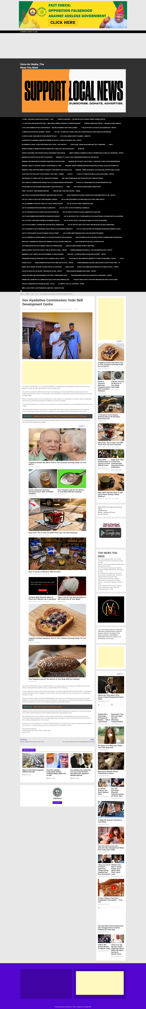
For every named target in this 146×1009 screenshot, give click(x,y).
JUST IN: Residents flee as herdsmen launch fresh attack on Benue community (47, 229)
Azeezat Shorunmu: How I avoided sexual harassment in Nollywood (44, 153)
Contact (70, 174)
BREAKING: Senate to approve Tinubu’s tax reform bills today (41, 165)
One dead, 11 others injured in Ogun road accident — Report (86, 254)
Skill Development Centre (67, 309)
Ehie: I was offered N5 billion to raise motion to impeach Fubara (82, 178)
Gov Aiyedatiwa (51, 309)
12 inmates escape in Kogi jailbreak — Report (36, 132)
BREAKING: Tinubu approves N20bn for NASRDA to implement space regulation (47, 170)
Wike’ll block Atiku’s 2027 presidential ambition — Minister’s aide (43, 288)
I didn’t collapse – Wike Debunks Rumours (35, 191)
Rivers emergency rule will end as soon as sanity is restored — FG (99, 262)
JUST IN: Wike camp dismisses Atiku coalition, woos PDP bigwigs (83, 233)
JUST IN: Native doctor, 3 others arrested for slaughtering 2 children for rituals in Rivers (93, 216)
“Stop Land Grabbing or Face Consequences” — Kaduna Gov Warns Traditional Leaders (49, 127)
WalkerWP (88, 1006)
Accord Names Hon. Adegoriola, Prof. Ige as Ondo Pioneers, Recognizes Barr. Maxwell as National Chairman (80, 772)
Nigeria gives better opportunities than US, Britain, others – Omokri (44, 250)
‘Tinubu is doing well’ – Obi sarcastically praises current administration (81, 119)
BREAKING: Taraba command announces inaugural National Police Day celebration (91, 165)
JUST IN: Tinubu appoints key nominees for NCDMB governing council (98, 229)
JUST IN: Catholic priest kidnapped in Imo (80, 203)
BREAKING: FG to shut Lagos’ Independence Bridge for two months (77, 157)
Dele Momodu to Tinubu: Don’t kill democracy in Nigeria (40, 178)
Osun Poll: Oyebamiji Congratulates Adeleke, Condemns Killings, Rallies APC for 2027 (56, 772)
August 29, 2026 (27, 774)
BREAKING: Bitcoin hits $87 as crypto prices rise (37, 157)
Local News (41, 309)
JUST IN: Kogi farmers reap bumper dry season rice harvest (41, 216)
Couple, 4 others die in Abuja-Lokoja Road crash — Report (96, 174)
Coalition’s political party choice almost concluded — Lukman (43, 174)
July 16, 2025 (34, 309)
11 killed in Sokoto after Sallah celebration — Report (98, 127)
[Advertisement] (73, 46)
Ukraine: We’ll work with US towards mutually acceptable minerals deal (46, 279)
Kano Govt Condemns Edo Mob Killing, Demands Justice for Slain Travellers (46, 241)
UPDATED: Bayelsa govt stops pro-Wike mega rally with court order (95, 279)
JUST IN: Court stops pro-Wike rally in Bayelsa (74, 208)
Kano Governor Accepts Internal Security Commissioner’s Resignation (99, 237)
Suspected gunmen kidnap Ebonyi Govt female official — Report (98, 267)
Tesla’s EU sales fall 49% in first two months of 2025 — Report (42, 271)
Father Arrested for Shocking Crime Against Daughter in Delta (42, 186)
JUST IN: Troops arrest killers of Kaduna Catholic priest (40, 233)
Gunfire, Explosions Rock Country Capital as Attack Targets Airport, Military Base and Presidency (110, 587)
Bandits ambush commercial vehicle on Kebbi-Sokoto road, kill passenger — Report (96, 153)
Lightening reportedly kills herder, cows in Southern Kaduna (42, 246)
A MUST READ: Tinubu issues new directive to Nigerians (87, 144)
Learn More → (57, 802)
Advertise (81, 148)
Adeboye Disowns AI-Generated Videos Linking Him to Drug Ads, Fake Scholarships (48, 148)
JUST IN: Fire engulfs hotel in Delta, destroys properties (40, 212)
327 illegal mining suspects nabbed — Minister (75, 136)
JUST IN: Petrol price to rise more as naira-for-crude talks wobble (85, 220)
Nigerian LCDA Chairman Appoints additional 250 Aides (33, 771)
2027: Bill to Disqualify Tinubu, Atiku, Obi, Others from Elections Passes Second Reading (82, 132)
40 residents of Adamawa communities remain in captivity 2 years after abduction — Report (52, 140)
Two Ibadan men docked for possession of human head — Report (91, 275)
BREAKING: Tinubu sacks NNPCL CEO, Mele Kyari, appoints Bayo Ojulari (97, 170)
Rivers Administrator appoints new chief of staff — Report (54, 262)
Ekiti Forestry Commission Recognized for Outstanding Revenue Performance (47, 182)
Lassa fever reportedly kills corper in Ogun (89, 241)
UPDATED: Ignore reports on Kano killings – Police (38, 283)
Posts (122, 258)
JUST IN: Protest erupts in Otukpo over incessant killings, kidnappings (91, 224)
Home (68, 186)
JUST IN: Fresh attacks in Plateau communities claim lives (81, 212)
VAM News (26, 309)
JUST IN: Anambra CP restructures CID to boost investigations (42, 203)
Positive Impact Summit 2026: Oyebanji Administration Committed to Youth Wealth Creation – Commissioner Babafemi (109, 580)
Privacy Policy (26, 262)
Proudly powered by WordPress (63, 1006)
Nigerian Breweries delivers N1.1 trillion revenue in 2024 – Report (91, 250)
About (111, 144)
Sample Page (69, 267)
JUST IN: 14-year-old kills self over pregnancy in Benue (39, 199)
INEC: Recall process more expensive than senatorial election (42, 195)
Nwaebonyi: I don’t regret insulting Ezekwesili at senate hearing (43, 254)
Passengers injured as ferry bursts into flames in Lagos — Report (43, 258)
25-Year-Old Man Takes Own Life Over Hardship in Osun (39, 136)
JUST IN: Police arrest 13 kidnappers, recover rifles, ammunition (43, 224)
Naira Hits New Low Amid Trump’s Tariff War (80, 246)
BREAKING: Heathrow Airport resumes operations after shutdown (43, 161)
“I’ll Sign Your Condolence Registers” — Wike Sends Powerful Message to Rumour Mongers (51, 123)
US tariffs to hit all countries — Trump (71, 283)
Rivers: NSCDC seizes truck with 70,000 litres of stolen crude (42, 267)
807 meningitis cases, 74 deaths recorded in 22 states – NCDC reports (44, 144)
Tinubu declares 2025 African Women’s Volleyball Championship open (44, 275)
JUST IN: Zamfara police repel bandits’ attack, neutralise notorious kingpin (47, 237)
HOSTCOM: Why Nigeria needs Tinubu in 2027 (87, 186)
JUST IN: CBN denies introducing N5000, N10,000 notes (39, 208)
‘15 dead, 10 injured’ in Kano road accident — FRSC (37, 119)
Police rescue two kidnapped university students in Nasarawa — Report (92, 258)
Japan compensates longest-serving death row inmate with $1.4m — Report (90, 195)
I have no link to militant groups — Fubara (66, 191)
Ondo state (57, 309)
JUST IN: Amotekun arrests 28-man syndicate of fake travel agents (82, 199)
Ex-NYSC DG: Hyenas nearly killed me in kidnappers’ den (93, 182)
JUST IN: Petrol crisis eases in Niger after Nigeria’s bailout (41, 220)
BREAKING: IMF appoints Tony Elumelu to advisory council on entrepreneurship (94, 161)
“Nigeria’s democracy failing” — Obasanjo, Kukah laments (102, 123)
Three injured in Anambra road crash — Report (81, 271)
